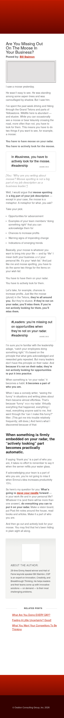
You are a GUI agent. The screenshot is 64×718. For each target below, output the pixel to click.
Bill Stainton (27, 56)
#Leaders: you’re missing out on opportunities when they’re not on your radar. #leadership (31, 328)
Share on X (44, 167)
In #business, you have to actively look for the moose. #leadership (30, 161)
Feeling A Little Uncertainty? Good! (31, 620)
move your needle (28, 493)
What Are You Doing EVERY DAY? (31, 615)
